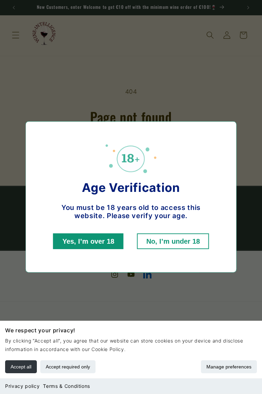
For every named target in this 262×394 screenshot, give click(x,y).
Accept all (21, 366)
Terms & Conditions (66, 386)
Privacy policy (22, 386)
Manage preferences (228, 366)
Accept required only (68, 366)
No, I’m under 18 (173, 241)
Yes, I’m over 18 (88, 241)
